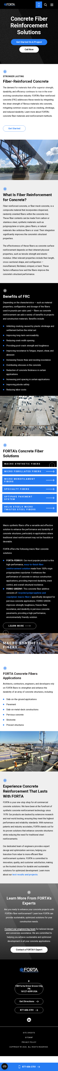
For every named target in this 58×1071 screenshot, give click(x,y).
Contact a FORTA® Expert (29, 949)
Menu (51, 4)
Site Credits (29, 1033)
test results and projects (25, 874)
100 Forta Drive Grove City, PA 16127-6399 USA (29, 989)
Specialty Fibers (16, 489)
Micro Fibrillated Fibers (22, 471)
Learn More (16, 626)
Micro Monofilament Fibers (19, 480)
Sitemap (29, 1037)
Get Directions (26, 1001)
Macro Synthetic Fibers (22, 464)
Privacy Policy (29, 1042)
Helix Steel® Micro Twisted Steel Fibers (20, 508)
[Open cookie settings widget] (4, 1066)
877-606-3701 (29, 1066)
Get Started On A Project (29, 42)
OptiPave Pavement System (18, 498)
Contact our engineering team (20, 929)
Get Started (14, 128)
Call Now (29, 49)
